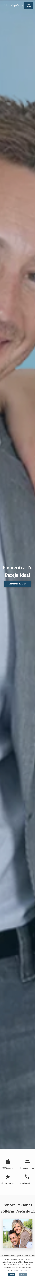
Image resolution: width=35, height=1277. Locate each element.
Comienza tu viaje (18, 583)
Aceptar (12, 1274)
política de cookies (21, 1270)
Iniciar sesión (29, 5)
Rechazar (23, 1274)
